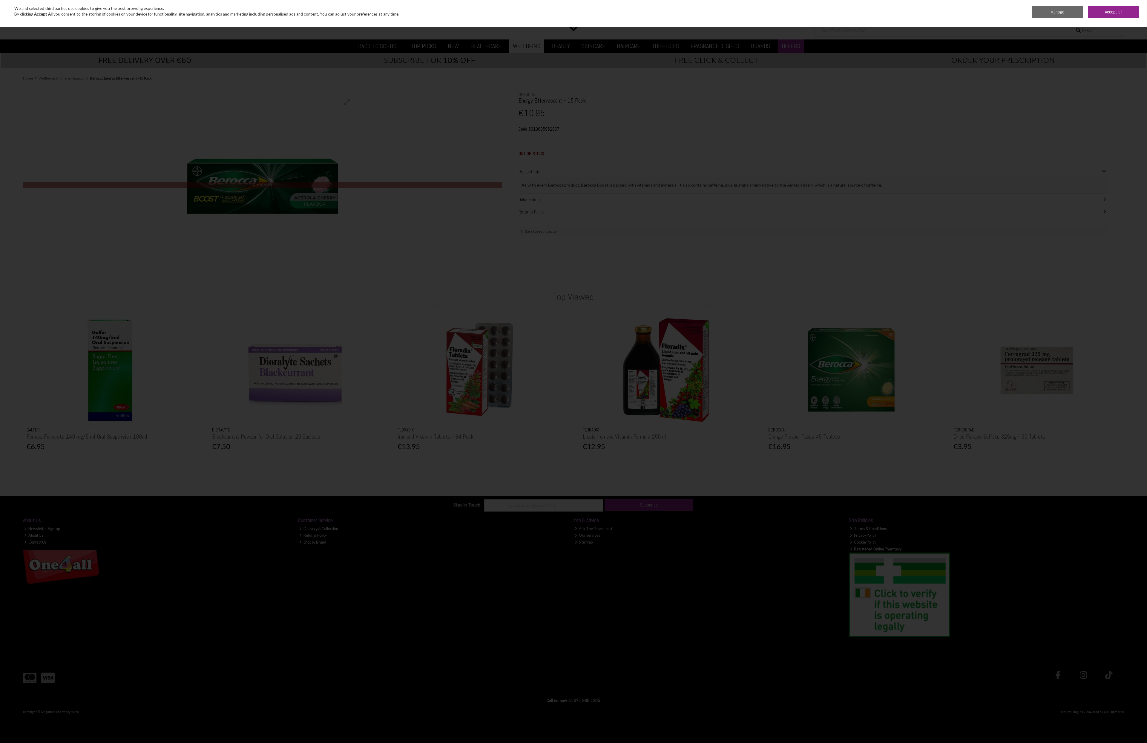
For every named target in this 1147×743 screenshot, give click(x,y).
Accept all (1113, 12)
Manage (1057, 12)
